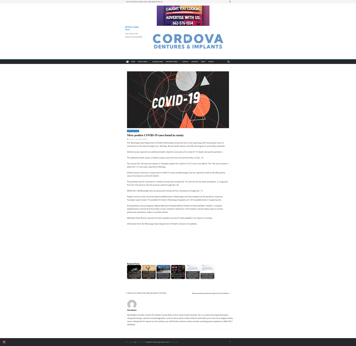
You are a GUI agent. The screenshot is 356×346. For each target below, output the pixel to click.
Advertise (194, 62)
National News (157, 62)
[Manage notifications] (4, 341)
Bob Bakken (144, 139)
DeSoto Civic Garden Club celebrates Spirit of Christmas (147, 293)
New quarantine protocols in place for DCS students (210, 293)
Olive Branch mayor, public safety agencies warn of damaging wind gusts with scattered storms (147, 2)
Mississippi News (171, 62)
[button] (148, 61)
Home (133, 62)
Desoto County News (133, 131)
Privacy (211, 62)
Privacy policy (174, 342)
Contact (185, 62)
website (193, 224)
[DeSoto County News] (127, 61)
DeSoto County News (132, 28)
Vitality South (140, 342)
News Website (129, 342)
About (203, 62)
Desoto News (142, 62)
